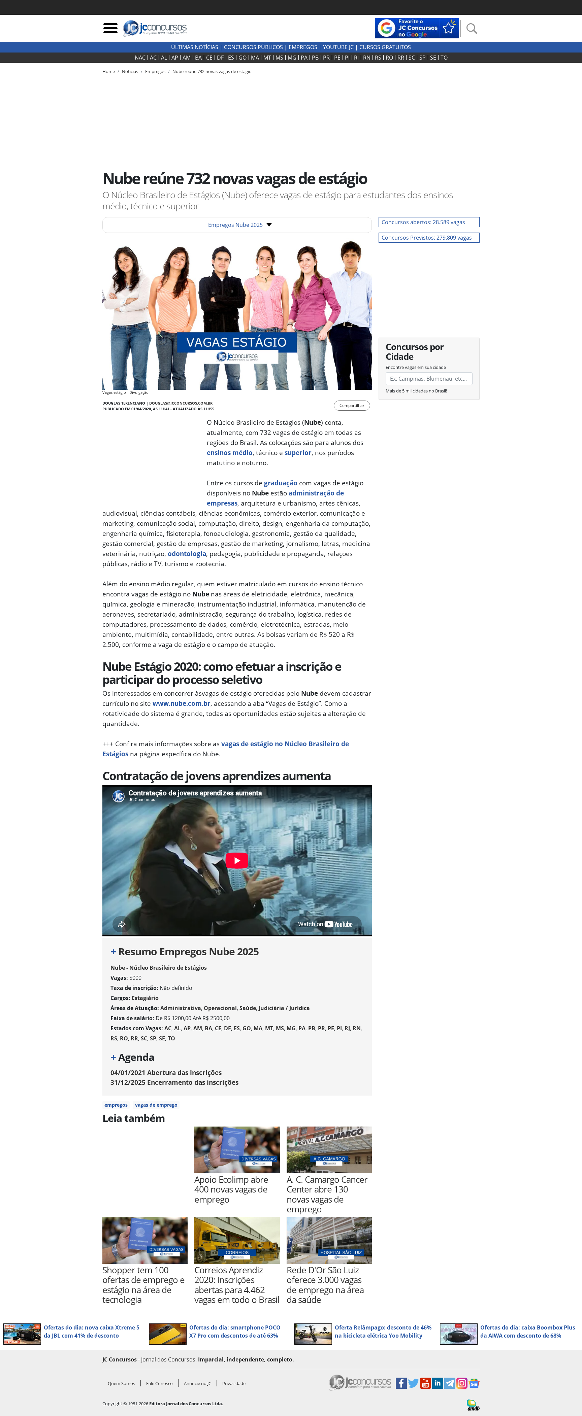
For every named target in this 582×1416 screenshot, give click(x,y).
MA (255, 57)
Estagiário (145, 998)
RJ (356, 57)
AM (187, 57)
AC (153, 57)
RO (389, 57)
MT (267, 57)
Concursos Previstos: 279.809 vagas (427, 237)
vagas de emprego (156, 1105)
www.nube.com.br (182, 703)
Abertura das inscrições (166, 1072)
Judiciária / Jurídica (284, 1008)
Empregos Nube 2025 (232, 225)
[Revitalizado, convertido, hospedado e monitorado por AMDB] (473, 1404)
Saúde (247, 1008)
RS (378, 57)
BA (198, 57)
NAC (140, 57)
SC (412, 57)
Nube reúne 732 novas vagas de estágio (212, 71)
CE (209, 57)
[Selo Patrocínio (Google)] (417, 27)
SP (422, 57)
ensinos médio (230, 452)
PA (304, 57)
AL (164, 57)
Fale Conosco (159, 1383)
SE (433, 57)
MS (279, 57)
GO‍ (242, 57)
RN (366, 57)
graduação (280, 482)
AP (174, 57)
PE (337, 57)
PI (347, 57)
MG (292, 57)
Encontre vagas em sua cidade (416, 367)
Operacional (220, 1008)
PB (315, 57)
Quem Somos (121, 1383)
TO (444, 57)
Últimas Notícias (194, 47)
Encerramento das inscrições (174, 1082)
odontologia (187, 553)
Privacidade (234, 1383)
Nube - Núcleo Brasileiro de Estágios (158, 967)
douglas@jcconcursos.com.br (181, 403)
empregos (116, 1105)
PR (326, 57)
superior (298, 452)
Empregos (303, 47)
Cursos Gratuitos (385, 47)
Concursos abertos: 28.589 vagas (423, 222)
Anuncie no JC (197, 1383)
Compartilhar (352, 405)
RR (400, 57)
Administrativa (180, 1008)
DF (220, 57)
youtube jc (338, 47)
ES (231, 57)
